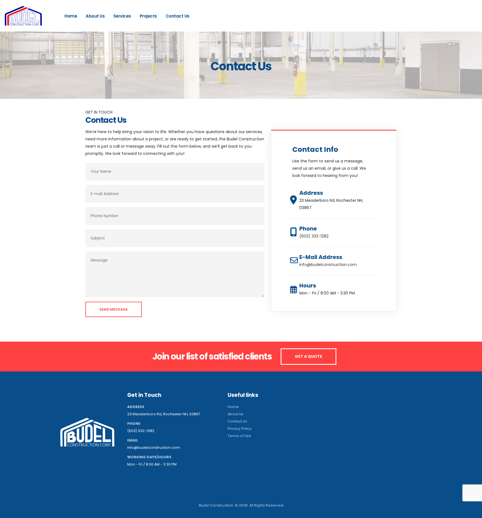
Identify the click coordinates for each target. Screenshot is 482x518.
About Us (95, 16)
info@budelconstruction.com (328, 264)
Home (70, 16)
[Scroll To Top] (472, 511)
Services (122, 16)
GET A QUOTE (308, 356)
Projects (148, 16)
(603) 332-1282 (452, 18)
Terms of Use (239, 435)
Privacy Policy (240, 428)
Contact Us (177, 16)
